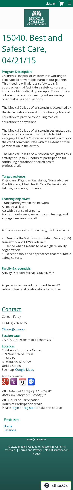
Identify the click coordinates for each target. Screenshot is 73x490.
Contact (11, 309)
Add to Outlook (31, 382)
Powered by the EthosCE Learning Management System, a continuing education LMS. (56, 485)
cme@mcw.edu (36, 439)
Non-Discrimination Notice (50, 451)
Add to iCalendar (22, 381)
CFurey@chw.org (13, 329)
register (29, 408)
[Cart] (61, 5)
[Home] (36, 17)
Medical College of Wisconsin (36, 446)
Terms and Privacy (30, 450)
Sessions (10, 430)
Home (8, 426)
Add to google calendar (6, 382)
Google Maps (24, 370)
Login (52, 3)
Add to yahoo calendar (14, 382)
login (15, 408)
